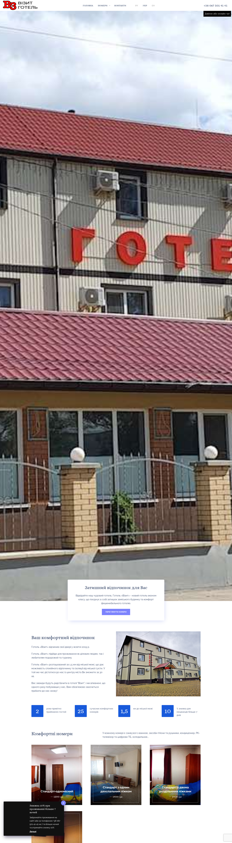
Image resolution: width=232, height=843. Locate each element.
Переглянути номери (116, 612)
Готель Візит (20, 5)
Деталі (33, 831)
